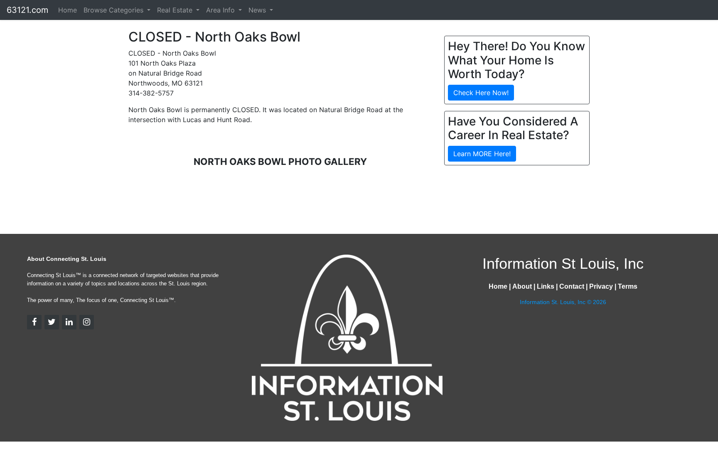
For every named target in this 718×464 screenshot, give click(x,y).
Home (67, 10)
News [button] (258, 10)
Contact (571, 286)
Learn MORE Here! (482, 154)
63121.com (27, 10)
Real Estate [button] (175, 10)
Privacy (601, 286)
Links (545, 286)
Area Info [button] (221, 10)
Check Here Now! (481, 92)
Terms (627, 286)
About (522, 286)
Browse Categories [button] (114, 10)
